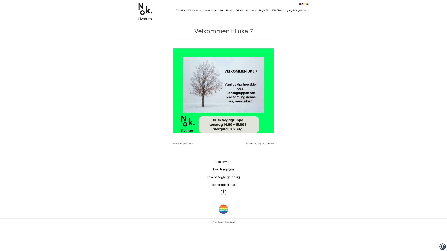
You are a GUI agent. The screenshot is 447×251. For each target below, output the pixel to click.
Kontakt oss (226, 10)
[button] (184, 10)
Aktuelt (239, 10)
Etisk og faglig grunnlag (223, 177)
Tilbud (179, 10)
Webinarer (193, 10)
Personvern (223, 162)
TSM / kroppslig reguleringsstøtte (289, 10)
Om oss (250, 10)
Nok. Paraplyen (223, 169)
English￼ (263, 10)
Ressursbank (210, 10)
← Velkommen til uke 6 (183, 143)
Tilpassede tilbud (223, 185)
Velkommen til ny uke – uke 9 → (260, 143)
